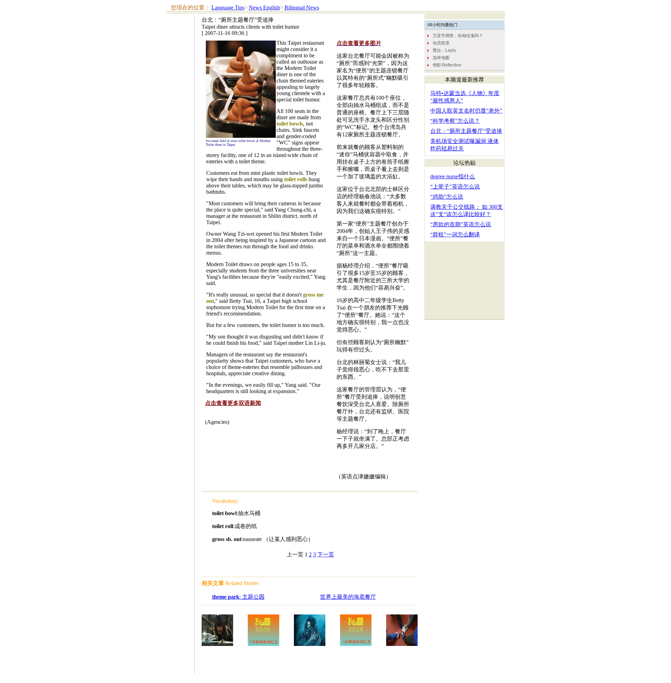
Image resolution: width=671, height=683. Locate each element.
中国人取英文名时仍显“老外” (466, 111)
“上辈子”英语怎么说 (455, 187)
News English (264, 7)
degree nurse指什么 (452, 176)
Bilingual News (301, 7)
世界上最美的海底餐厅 (348, 597)
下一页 (325, 554)
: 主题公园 (238, 597)
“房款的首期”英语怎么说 (460, 224)
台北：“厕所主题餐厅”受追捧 (466, 131)
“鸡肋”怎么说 (446, 197)
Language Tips (227, 7)
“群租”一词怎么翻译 (455, 234)
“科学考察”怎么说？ (455, 121)
